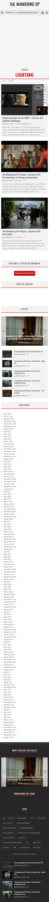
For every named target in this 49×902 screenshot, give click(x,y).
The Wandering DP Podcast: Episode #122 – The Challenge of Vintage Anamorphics (22, 176)
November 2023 (10, 481)
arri (32, 818)
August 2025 (8, 429)
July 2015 (7, 710)
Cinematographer (23, 823)
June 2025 (7, 434)
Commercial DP (9, 838)
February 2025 (9, 444)
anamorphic (22, 818)
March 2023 (8, 501)
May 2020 (7, 587)
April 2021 (7, 559)
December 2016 (10, 687)
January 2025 (9, 446)
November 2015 (10, 702)
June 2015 (7, 712)
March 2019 (8, 622)
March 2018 (8, 652)
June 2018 (7, 644)
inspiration (37, 843)
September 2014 (10, 735)
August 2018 (8, 639)
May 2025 (7, 436)
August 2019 (8, 609)
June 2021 (7, 554)
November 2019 (10, 602)
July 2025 (7, 431)
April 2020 (7, 589)
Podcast (19, 180)
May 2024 (7, 466)
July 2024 (7, 461)
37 (28, 354)
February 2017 (9, 685)
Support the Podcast (24, 273)
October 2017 (9, 664)
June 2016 (7, 690)
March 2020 (8, 592)
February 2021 (9, 564)
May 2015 (7, 715)
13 (28, 395)
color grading (8, 833)
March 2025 (8, 441)
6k (4, 818)
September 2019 (10, 607)
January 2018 (9, 657)
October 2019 (9, 604)
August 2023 (8, 489)
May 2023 (7, 496)
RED (14, 847)
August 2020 (8, 579)
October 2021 (9, 544)
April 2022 (7, 529)
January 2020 (9, 597)
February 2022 (9, 534)
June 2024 (7, 464)
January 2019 (9, 627)
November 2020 (10, 572)
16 (28, 366)
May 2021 (7, 557)
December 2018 (10, 629)
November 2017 (10, 662)
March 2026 (8, 416)
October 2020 (9, 574)
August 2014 (8, 737)
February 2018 (9, 654)
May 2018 (7, 647)
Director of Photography (12, 843)
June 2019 (7, 614)
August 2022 (8, 519)
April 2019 (7, 619)
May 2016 (7, 692)
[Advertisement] (24, 40)
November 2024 (10, 451)
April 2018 (7, 649)
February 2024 (9, 474)
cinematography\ (26, 828)
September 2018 (10, 637)
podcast (6, 847)
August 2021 (8, 549)
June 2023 (7, 494)
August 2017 (8, 669)
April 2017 (7, 680)
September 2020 (10, 577)
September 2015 (10, 707)
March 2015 (8, 720)
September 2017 (10, 667)
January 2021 (9, 567)
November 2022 (10, 511)
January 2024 (9, 476)
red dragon (25, 847)
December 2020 (10, 569)
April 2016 (7, 695)
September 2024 (10, 456)
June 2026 (7, 414)
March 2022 (8, 531)
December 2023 (10, 479)
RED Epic (37, 847)
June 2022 (7, 524)
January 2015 (9, 725)
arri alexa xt (7, 823)
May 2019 (7, 617)
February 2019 (9, 624)
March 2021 (8, 562)
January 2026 (9, 419)
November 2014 (10, 730)
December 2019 (10, 599)
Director (22, 838)
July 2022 (7, 521)
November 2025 (10, 424)
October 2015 (9, 705)
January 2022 (9, 537)
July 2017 (7, 672)
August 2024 (8, 459)
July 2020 (7, 582)
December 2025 (10, 421)
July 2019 (7, 612)
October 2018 (9, 634)
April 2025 (7, 439)
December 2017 (10, 659)
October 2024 (9, 454)
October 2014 (9, 732)
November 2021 (10, 542)
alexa (11, 818)
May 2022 (7, 526)
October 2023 (9, 484)
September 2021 (10, 547)
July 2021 (7, 552)
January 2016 (9, 700)
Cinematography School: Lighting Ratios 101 (28, 351)
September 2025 (10, 426)
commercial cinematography (29, 833)
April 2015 (7, 717)
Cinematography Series (24, 124)
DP (27, 843)
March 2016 (8, 697)
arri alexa (41, 818)
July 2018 (7, 642)
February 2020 (9, 594)
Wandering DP (8, 124)
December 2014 (10, 727)
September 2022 (10, 516)
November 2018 (10, 632)
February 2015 (9, 722)
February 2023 (9, 504)
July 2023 (7, 491)
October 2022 (9, 514)
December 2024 (10, 449)
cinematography (9, 828)
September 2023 (10, 486)
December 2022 (10, 509)
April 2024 (7, 469)
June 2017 (7, 674)
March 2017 (8, 682)
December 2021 (10, 539)
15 (28, 376)
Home (3, 81)
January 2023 (9, 506)
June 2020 (7, 584)
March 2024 (8, 471)
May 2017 (7, 677)
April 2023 (7, 499)
